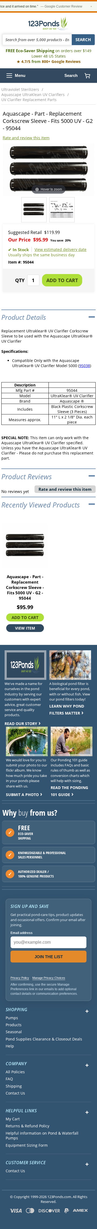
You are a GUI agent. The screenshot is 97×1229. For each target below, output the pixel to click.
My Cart (13, 1119)
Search (71, 75)
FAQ (9, 1079)
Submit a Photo (22, 794)
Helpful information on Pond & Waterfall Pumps (42, 1136)
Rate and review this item (26, 137)
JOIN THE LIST (48, 956)
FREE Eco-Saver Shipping (48, 53)
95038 (84, 365)
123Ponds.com (48, 23)
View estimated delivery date (60, 249)
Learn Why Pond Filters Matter (66, 710)
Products (14, 1024)
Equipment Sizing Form (27, 1145)
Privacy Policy (20, 977)
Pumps (12, 1017)
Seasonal (14, 1031)
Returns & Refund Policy (27, 1126)
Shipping (14, 1086)
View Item (25, 628)
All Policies (15, 1072)
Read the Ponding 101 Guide (69, 791)
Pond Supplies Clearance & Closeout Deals (44, 1039)
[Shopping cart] (87, 75)
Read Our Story (21, 723)
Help (10, 1046)
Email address (22, 933)
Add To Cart (25, 617)
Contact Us (15, 1093)
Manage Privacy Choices (48, 977)
